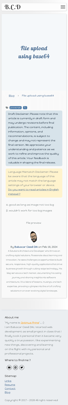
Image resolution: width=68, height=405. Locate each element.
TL (25, 107)
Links (8, 380)
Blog (11, 95)
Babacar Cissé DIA (26, 246)
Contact (10, 388)
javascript (15, 107)
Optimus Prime (30, 322)
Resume (10, 384)
